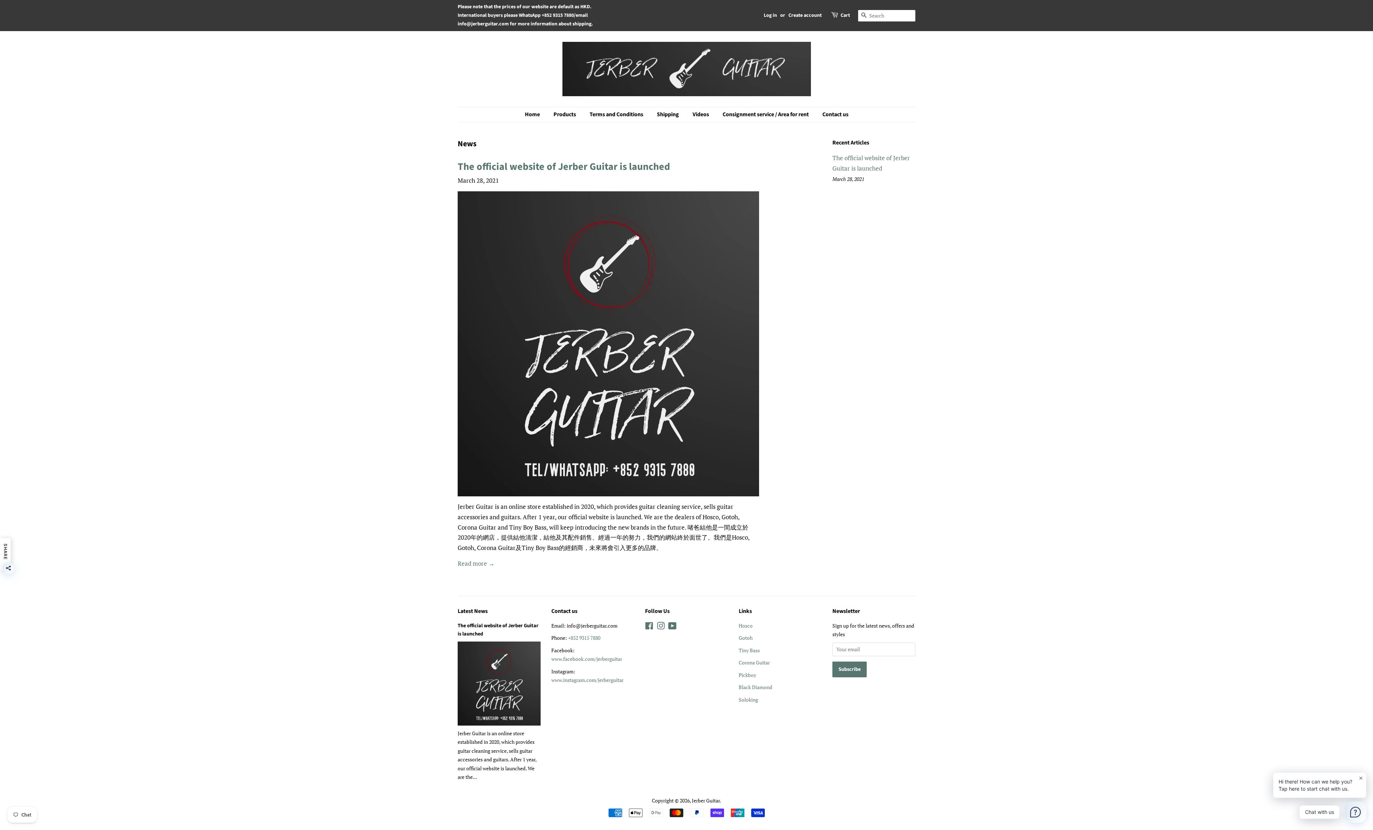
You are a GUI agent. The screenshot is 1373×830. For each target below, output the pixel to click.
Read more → (476, 563)
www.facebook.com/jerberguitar (586, 658)
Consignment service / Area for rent (766, 114)
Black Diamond (755, 687)
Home (532, 114)
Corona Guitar (754, 662)
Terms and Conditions (616, 114)
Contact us (835, 114)
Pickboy (747, 675)
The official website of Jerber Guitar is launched (564, 166)
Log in (770, 15)
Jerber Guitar (706, 800)
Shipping (668, 114)
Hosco (746, 625)
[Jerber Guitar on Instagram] (661, 627)
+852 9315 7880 (584, 637)
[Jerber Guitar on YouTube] (672, 627)
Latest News (473, 611)
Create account (805, 15)
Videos (701, 114)
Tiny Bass (749, 650)
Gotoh (746, 637)
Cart (845, 15)
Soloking (748, 699)
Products (564, 114)
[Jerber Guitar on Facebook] (649, 627)
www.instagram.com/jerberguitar (587, 680)
